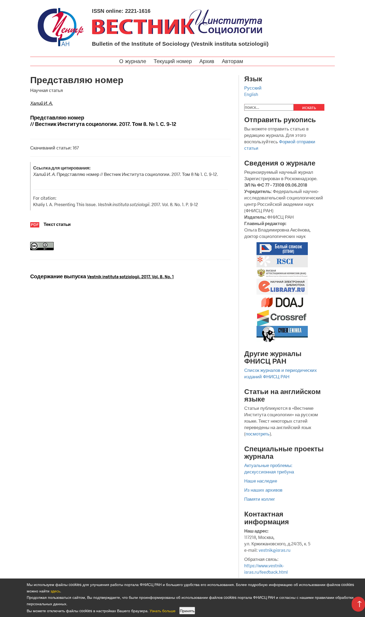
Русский (253, 88)
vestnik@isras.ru (274, 550)
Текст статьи (57, 224)
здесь (55, 590)
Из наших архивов (263, 490)
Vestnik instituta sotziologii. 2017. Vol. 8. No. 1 (130, 277)
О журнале (133, 61)
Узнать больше (163, 610)
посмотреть (258, 434)
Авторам (233, 61)
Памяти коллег (259, 499)
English (251, 94)
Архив (207, 61)
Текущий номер (173, 61)
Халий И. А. (41, 103)
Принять (187, 610)
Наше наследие (260, 481)
